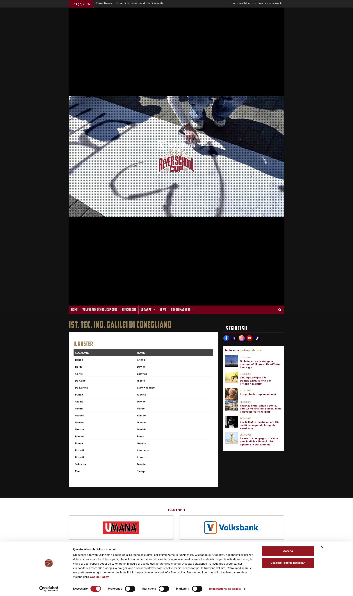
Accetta (288, 550)
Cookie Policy (99, 576)
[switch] (130, 589)
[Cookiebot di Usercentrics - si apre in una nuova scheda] (49, 589)
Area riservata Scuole (270, 3)
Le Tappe (146, 309)
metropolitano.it (251, 350)
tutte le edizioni (241, 3)
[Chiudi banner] (322, 547)
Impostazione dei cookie (225, 588)
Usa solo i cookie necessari (287, 562)
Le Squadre (129, 309)
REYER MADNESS (180, 309)
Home (74, 309)
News (163, 309)
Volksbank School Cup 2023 (99, 309)
